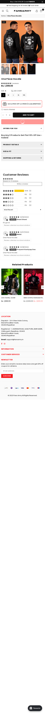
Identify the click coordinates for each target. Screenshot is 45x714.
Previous (3, 42)
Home (3, 16)
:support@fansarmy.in (14, 339)
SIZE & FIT (7, 151)
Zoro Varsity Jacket (8, 298)
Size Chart (17, 91)
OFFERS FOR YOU (10, 128)
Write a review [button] (22, 184)
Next (42, 42)
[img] (14, 217)
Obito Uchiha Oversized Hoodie (34, 298)
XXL (24, 95)
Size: (11, 91)
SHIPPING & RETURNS (12, 158)
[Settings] (37, 11)
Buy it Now (30, 121)
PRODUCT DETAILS (11, 144)
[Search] (7, 11)
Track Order (34, 5)
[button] (6, 83)
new (3, 22)
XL (18, 95)
